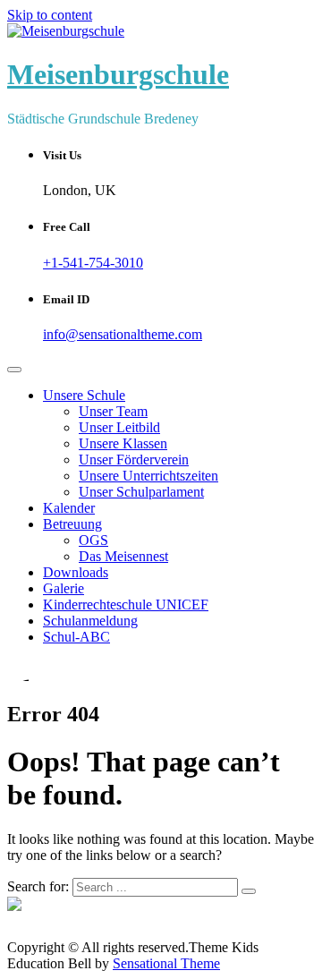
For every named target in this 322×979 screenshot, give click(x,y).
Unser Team (113, 411)
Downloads (75, 572)
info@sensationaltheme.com (122, 334)
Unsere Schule (84, 395)
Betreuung (72, 524)
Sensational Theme (166, 963)
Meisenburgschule (118, 74)
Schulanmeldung (90, 620)
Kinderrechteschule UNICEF (125, 604)
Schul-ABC (76, 636)
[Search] (249, 891)
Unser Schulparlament (141, 491)
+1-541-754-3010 (93, 262)
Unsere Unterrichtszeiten (148, 475)
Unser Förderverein (134, 459)
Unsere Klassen (123, 443)
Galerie (63, 588)
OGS (93, 540)
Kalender (69, 507)
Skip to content (49, 14)
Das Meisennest (123, 556)
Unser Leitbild (119, 427)
